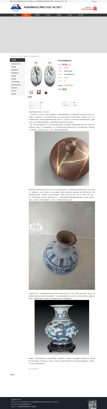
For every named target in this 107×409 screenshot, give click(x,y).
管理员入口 (29, 406)
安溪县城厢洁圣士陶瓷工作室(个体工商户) (42, 402)
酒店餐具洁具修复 (16, 85)
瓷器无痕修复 (14, 70)
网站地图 (34, 406)
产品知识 (59, 15)
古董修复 (13, 94)
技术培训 (13, 91)
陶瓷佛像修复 (14, 73)
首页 (15, 15)
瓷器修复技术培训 (16, 64)
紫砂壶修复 (14, 88)
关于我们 (70, 15)
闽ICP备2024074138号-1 (27, 402)
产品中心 (26, 15)
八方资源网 (19, 406)
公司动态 (48, 15)
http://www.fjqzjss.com (33, 368)
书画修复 (13, 79)
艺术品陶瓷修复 (15, 82)
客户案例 (80, 15)
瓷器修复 (25, 56)
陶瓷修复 (13, 76)
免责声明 (24, 406)
